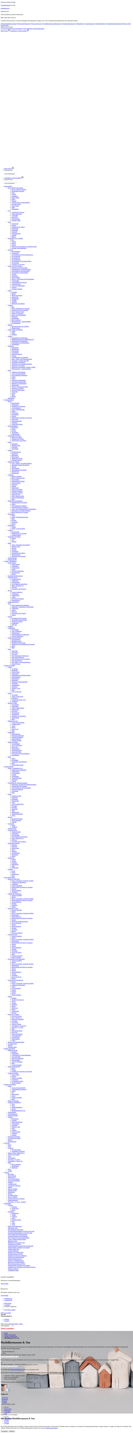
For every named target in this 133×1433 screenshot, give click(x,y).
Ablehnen (12, 1431)
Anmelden (7, 1305)
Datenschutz (7, 1409)
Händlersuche (8, 1298)
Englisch (6, 1321)
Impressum (7, 1410)
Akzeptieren (4, 1431)
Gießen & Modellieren (10, 1336)
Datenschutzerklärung (16, 1369)
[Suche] (18, 1357)
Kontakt (6, 1423)
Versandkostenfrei (6, 5)
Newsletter (7, 1412)
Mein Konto (7, 1303)
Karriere (6, 1420)
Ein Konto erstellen (9, 1310)
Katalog (6, 1421)
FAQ (5, 1414)
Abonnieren (21, 1366)
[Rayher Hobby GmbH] (15, 1324)
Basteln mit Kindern (10, 1335)
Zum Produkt (4, 1283)
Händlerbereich (5, 8)
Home (6, 1333)
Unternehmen (8, 1300)
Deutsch (6, 1319)
